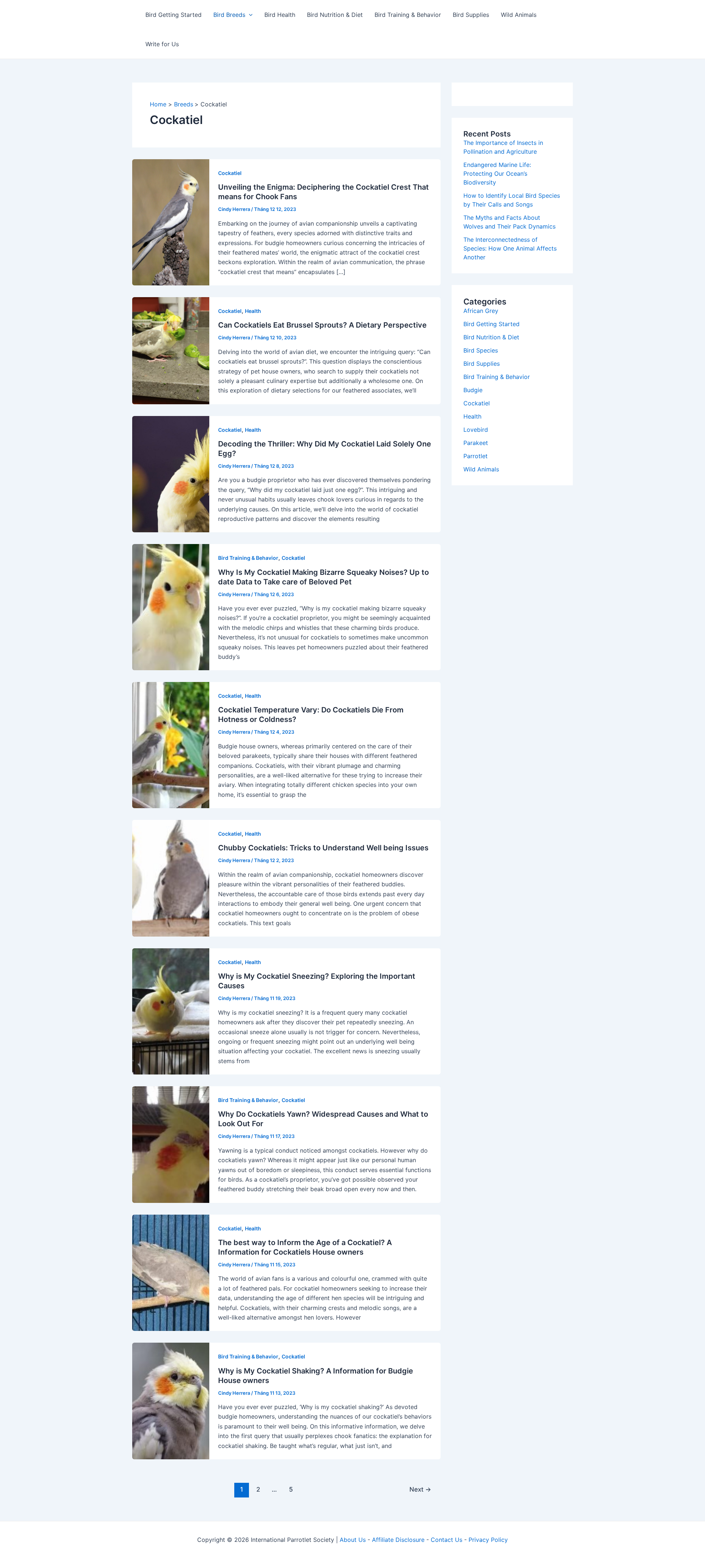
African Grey (480, 310)
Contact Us (446, 1539)
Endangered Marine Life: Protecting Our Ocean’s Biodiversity (497, 173)
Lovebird (475, 429)
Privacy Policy (488, 1539)
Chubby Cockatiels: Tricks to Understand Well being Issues (323, 847)
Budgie (472, 390)
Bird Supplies (471, 14)
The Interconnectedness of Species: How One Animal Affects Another (510, 248)
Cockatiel (230, 173)
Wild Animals (518, 14)
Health (253, 311)
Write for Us (162, 44)
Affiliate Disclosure (398, 1539)
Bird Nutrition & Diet (335, 14)
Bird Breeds (229, 14)
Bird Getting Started (173, 14)
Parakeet (475, 442)
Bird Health (279, 14)
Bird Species (480, 350)
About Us (353, 1539)
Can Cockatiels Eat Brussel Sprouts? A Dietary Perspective (322, 325)
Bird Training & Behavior (408, 14)
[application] (249, 14)
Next (420, 1489)
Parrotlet (475, 456)
